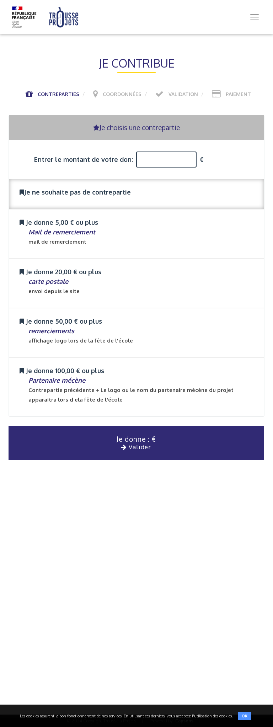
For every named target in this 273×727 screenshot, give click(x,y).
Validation (183, 94)
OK (244, 715)
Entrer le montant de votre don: (83, 159)
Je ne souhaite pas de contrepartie (77, 192)
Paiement (238, 94)
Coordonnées (122, 94)
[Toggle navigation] (254, 17)
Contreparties (58, 94)
